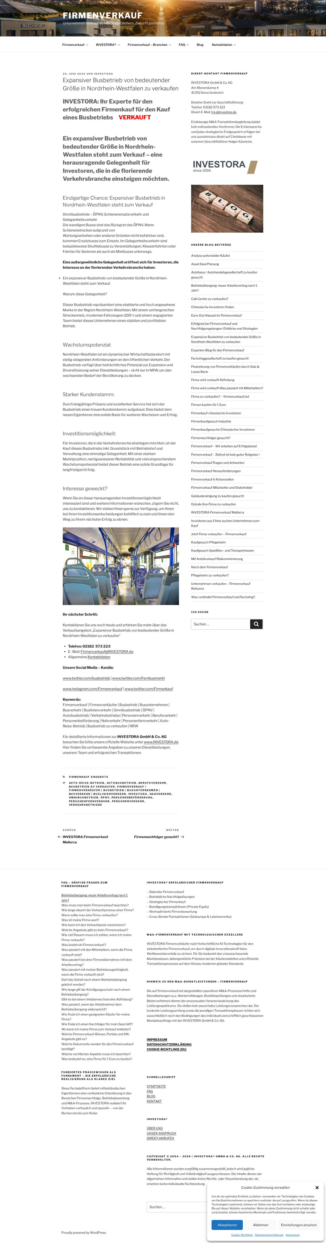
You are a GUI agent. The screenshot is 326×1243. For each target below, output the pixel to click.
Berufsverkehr (153, 782)
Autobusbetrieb (122, 782)
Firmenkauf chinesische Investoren (216, 413)
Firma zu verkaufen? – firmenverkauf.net (220, 396)
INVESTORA (103, 73)
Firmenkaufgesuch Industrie (211, 421)
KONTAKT (154, 1101)
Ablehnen (260, 1225)
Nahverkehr (161, 794)
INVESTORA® (106, 45)
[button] (317, 1187)
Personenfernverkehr (89, 801)
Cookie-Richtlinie (242, 1235)
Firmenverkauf (73, 45)
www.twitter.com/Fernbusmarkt (138, 678)
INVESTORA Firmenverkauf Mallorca (217, 512)
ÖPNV (105, 797)
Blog (200, 45)
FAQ (182, 45)
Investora (138, 794)
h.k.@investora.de (223, 112)
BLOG (151, 1096)
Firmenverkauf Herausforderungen (216, 471)
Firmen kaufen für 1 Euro (208, 405)
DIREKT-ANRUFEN (160, 1138)
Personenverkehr (128, 801)
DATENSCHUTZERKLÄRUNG (169, 1044)
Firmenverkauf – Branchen (147, 45)
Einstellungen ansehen (299, 1225)
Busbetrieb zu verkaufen (92, 786)
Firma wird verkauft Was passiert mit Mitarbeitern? (227, 388)
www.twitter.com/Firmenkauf (149, 689)
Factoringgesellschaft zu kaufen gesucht (220, 358)
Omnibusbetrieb (84, 797)
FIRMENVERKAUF (103, 15)
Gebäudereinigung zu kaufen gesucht (217, 496)
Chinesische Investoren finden (212, 307)
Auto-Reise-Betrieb (87, 782)
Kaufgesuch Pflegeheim (208, 542)
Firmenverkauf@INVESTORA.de (107, 652)
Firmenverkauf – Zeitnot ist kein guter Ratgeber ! (225, 454)
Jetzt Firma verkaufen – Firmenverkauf (218, 534)
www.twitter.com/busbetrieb (86, 678)
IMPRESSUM (157, 1039)
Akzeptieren (227, 1225)
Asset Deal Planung (205, 264)
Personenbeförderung (132, 797)
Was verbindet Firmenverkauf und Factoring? (223, 597)
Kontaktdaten (222, 45)
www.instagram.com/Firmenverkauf (92, 689)
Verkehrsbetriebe (85, 804)
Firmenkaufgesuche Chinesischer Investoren (223, 429)
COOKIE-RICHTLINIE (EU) (167, 1049)
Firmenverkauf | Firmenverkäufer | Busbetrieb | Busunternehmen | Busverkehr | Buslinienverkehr (114, 790)
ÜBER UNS (155, 1128)
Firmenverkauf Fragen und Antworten (217, 463)
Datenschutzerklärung (269, 1235)
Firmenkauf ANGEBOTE (89, 776)
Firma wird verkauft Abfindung (212, 380)
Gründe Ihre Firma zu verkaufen (213, 504)
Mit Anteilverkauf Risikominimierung (217, 559)
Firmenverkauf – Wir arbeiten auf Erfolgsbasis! (224, 446)
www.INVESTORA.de (161, 742)
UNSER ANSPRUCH (161, 1133)
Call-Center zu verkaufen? (209, 299)
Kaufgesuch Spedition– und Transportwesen (222, 550)
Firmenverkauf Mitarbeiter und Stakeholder (222, 487)
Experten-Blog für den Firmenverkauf (217, 350)
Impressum (293, 1235)
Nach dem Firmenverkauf (209, 567)
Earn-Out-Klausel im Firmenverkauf (216, 315)
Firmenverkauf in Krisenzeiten (212, 479)
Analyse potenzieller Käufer (210, 255)
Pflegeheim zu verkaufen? (210, 575)
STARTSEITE (156, 1086)
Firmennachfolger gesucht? (210, 438)
